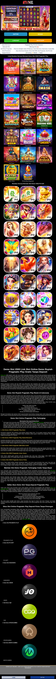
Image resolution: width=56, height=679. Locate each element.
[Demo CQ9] (29, 611)
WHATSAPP (40, 40)
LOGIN (13, 677)
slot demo (52, 470)
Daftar (15, 34)
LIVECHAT (15, 40)
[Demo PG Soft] (29, 551)
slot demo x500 (26, 519)
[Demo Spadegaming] (29, 631)
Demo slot (3, 375)
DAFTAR (42, 677)
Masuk (40, 34)
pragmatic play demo (39, 422)
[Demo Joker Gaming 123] (29, 591)
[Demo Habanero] (29, 571)
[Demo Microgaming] (29, 651)
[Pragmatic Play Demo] (29, 531)
